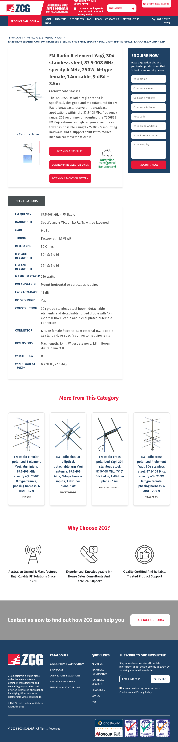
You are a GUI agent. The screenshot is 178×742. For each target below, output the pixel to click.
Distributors (131, 19)
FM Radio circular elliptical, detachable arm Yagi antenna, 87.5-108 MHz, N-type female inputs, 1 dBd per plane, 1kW (68, 471)
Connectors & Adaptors (65, 675)
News (98, 19)
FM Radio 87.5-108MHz (40, 37)
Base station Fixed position (67, 663)
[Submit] (133, 8)
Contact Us (112, 19)
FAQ (89, 19)
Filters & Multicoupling (65, 687)
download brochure (70, 151)
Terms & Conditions (88, 11)
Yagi (59, 37)
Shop (48, 23)
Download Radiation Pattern (70, 178)
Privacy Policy (85, 14)
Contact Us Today (150, 620)
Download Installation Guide (70, 164)
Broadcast (16, 37)
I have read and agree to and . (139, 690)
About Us (60, 19)
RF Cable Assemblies (62, 681)
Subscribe (160, 679)
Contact (97, 695)
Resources (77, 19)
